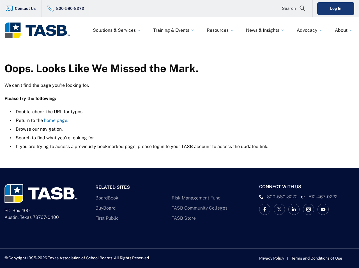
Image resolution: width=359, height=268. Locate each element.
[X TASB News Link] (279, 209)
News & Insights (262, 30)
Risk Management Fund (196, 198)
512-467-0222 (323, 196)
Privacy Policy (271, 258)
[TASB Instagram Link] (308, 209)
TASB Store (184, 218)
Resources (218, 30)
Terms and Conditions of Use (316, 258)
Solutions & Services (114, 30)
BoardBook (106, 198)
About (341, 30)
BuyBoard (105, 208)
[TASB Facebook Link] (264, 209)
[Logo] (40, 30)
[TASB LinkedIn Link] (294, 209)
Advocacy (307, 30)
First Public (107, 218)
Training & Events (171, 30)
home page (55, 120)
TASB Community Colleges (199, 208)
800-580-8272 (70, 8)
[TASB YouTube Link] (323, 209)
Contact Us (25, 8)
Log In (335, 8)
